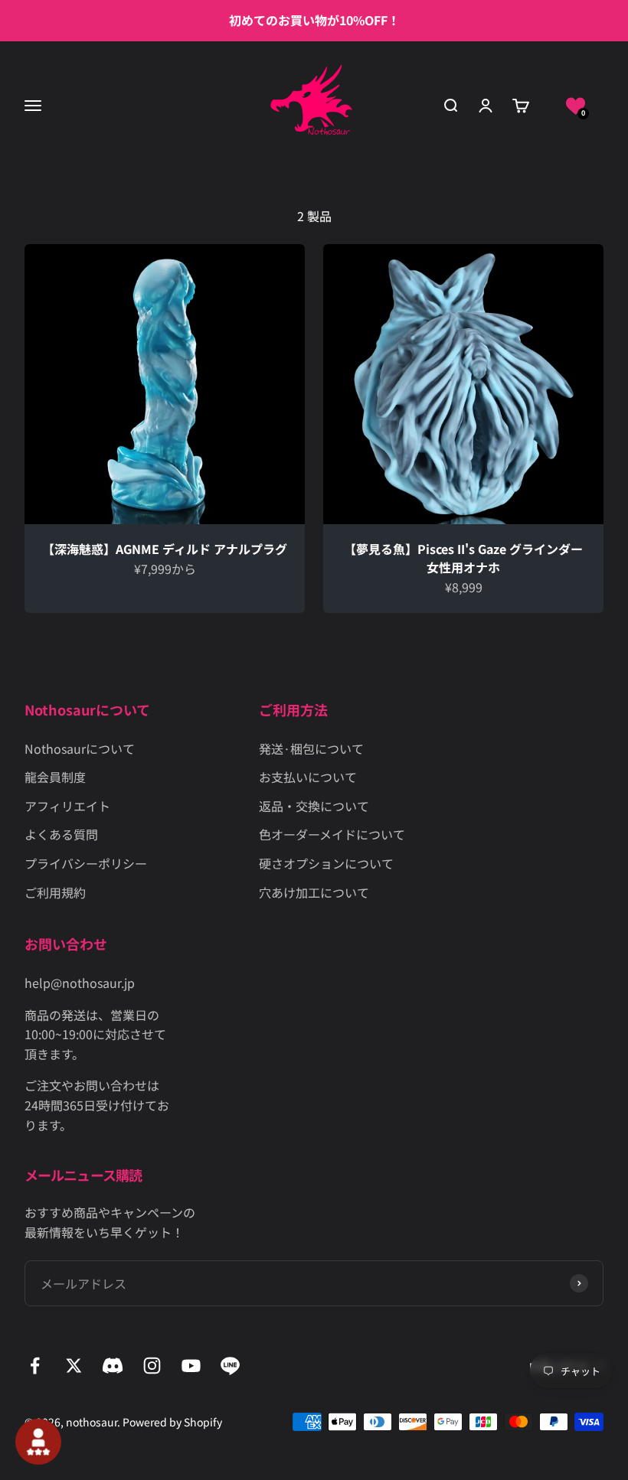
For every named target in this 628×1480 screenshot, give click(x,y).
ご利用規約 (55, 892)
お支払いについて (308, 777)
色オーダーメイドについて (332, 834)
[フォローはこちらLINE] (230, 1365)
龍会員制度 (55, 777)
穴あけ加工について (314, 892)
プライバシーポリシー (86, 863)
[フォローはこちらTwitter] (74, 1365)
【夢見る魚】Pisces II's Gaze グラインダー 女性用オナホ (463, 558)
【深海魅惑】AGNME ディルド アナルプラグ (164, 549)
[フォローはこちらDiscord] (113, 1365)
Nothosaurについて (80, 748)
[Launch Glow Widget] (38, 1442)
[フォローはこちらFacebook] (35, 1365)
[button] (575, 106)
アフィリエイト (67, 806)
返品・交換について (314, 806)
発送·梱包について (311, 748)
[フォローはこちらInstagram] (152, 1365)
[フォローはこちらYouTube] (191, 1365)
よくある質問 (61, 834)
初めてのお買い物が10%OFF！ (314, 20)
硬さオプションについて (326, 863)
